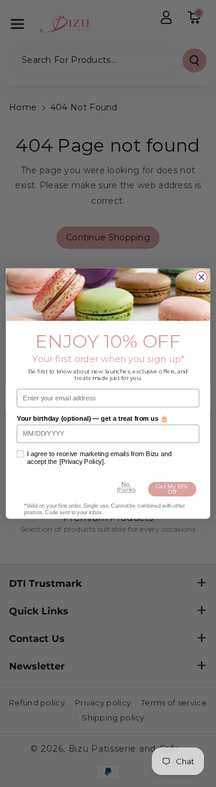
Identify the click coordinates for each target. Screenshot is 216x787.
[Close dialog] (201, 276)
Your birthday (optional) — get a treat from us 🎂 (92, 418)
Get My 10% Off (172, 489)
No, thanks (126, 487)
